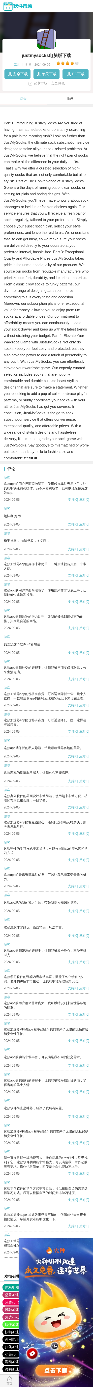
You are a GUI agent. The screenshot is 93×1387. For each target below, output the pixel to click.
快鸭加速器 (13, 1332)
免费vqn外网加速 (18, 1302)
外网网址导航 (15, 1339)
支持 (71, 499)
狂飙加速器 (13, 1347)
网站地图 (12, 1287)
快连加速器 (13, 1325)
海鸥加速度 (13, 1362)
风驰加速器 (13, 1310)
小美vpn (11, 1354)
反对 (82, 499)
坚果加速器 (13, 1295)
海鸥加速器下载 (17, 1369)
